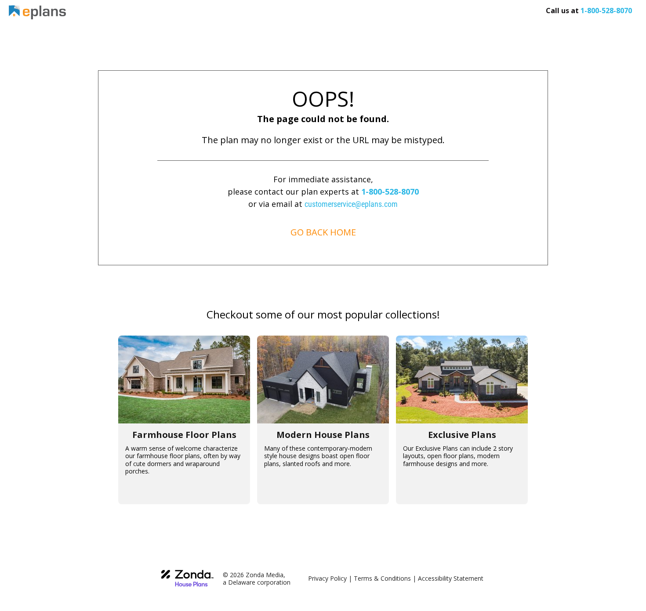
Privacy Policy (327, 578)
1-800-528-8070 (390, 191)
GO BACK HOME (323, 232)
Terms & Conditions (382, 578)
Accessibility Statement (450, 578)
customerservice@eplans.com (351, 204)
